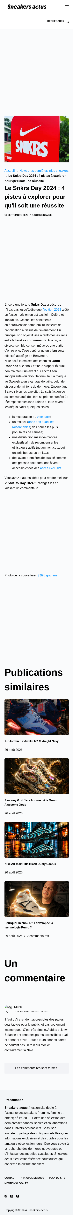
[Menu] (67, 7)
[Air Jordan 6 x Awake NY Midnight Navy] (36, 717)
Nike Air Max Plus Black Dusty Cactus (30, 863)
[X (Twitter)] (11, 1196)
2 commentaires (38, 936)
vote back (43, 416)
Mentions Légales (16, 1183)
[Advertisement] (36, 67)
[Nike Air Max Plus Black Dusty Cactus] (36, 840)
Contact (10, 1178)
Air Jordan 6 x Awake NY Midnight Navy (31, 741)
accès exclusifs (50, 468)
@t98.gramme (47, 575)
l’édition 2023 (51, 309)
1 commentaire (42, 215)
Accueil (9, 170)
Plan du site (57, 1178)
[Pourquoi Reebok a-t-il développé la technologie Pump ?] (36, 899)
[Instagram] (17, 1196)
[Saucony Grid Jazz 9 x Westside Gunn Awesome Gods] (36, 776)
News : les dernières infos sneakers (44, 170)
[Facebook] (5, 1196)
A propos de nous (32, 1178)
